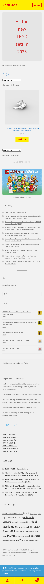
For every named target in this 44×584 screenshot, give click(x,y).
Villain (17, 540)
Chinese (17, 518)
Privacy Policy (23, 363)
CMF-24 (21, 518)
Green (21, 527)
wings (32, 540)
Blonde (35, 514)
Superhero (34, 535)
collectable (28, 517)
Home (7, 66)
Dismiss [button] (5, 573)
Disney (28, 522)
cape (4, 517)
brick (39, 514)
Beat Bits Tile (19, 514)
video (13, 540)
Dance (13, 522)
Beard (8, 514)
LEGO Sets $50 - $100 (9, 446)
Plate (10, 536)
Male (13, 531)
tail (7, 540)
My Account (7, 580)
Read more (22, 139)
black (26, 513)
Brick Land (9, 5)
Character (10, 517)
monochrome (25, 531)
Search (22, 580)
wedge (28, 540)
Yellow (37, 540)
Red (15, 536)
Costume (6, 521)
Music (32, 531)
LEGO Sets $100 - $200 (10, 448)
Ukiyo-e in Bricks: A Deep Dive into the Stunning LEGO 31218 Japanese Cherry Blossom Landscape (22, 228)
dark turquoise (20, 522)
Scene (20, 536)
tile (9, 540)
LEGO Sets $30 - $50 (9, 443)
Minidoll (18, 531)
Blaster (32, 514)
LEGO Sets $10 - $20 (9, 437)
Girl (18, 527)
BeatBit (13, 514)
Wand (22, 540)
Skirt (27, 536)
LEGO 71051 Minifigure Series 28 (15, 212)
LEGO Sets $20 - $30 (9, 440)
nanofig (37, 531)
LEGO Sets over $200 (9, 451)
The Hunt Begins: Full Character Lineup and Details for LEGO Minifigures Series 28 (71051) (23, 217)
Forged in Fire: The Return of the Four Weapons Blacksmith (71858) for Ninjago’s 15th (20, 257)
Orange (4, 536)
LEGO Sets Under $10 (10, 435)
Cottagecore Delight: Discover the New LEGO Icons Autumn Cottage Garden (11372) (21, 234)
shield (24, 536)
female (12, 526)
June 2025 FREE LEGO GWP (22, 162)
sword (4, 540)
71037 (4, 514)
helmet (25, 527)
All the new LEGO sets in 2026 (22, 36)
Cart (33, 578)
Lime (9, 531)
